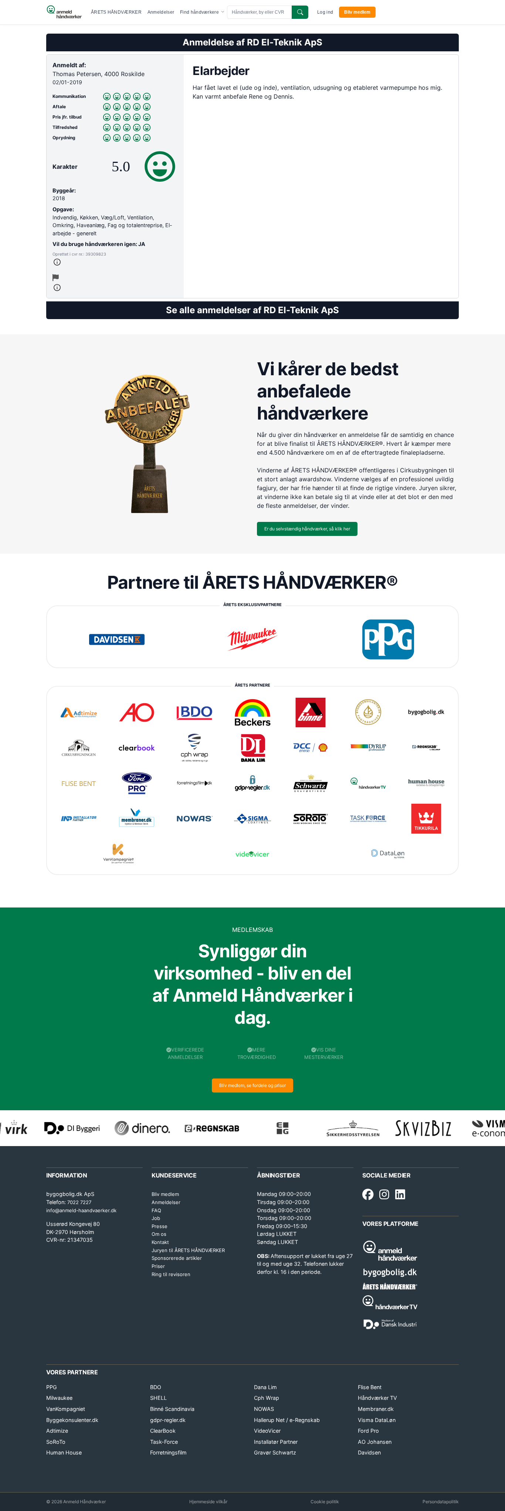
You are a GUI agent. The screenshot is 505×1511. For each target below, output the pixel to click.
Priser (158, 1266)
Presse (159, 1226)
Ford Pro (368, 1431)
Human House (64, 1452)
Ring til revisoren (171, 1274)
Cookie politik (325, 1501)
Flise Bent (370, 1387)
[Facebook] (367, 1194)
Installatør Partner (276, 1442)
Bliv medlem (357, 12)
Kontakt (160, 1242)
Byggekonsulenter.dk (72, 1420)
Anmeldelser (161, 12)
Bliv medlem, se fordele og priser (252, 1085)
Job (156, 1218)
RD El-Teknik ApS (284, 42)
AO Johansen (375, 1442)
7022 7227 (79, 1202)
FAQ (156, 1210)
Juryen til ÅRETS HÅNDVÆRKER (188, 1250)
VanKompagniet (65, 1409)
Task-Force (164, 1442)
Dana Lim (265, 1387)
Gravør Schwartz (275, 1452)
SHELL (158, 1398)
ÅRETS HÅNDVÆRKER (116, 12)
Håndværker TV (377, 1398)
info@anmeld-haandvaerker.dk (81, 1210)
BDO (155, 1387)
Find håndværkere (200, 12)
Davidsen (369, 1452)
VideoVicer (267, 1431)
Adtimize (57, 1431)
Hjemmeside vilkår (208, 1501)
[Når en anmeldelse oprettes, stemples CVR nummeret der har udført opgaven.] (115, 262)
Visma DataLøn (377, 1420)
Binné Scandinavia (172, 1409)
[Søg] (300, 12)
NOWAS (264, 1409)
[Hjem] (64, 12)
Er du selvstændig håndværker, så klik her (307, 528)
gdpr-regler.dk (168, 1420)
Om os (159, 1234)
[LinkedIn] (400, 1194)
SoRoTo (55, 1442)
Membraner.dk (376, 1409)
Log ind (325, 12)
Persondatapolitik (441, 1501)
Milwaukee (59, 1398)
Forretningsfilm (168, 1452)
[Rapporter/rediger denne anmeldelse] (55, 277)
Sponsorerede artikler (177, 1258)
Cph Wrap (266, 1398)
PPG (51, 1387)
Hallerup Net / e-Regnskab (287, 1420)
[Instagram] (384, 1194)
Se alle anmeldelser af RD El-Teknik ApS (252, 310)
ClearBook (163, 1431)
